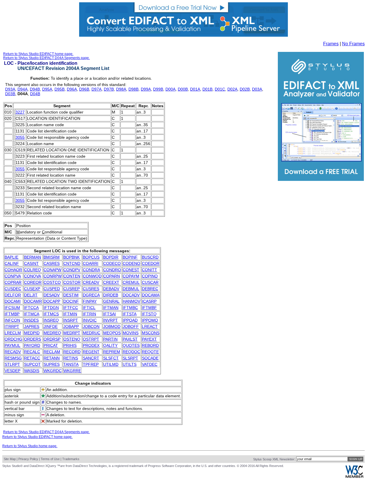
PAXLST (130, 339)
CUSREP (71, 288)
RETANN (52, 358)
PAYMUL (12, 345)
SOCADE (150, 358)
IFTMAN (110, 307)
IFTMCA (31, 314)
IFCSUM (12, 307)
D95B (59, 89)
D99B (158, 89)
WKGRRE (72, 370)
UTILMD (110, 364)
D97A (96, 89)
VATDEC (149, 364)
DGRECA (91, 295)
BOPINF (130, 257)
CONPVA (13, 276)
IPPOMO (150, 320)
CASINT (31, 263)
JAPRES (31, 326)
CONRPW (53, 276)
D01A (195, 89)
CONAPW (52, 269)
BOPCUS (91, 257)
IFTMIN (70, 314)
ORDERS (32, 339)
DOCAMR (33, 301)
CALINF (12, 263)
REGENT (91, 351)
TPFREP (91, 364)
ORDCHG (13, 339)
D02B (245, 89)
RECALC (32, 351)
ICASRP (149, 301)
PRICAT (51, 345)
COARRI (90, 263)
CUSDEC (13, 288)
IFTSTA (129, 314)
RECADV (13, 351)
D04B (35, 93)
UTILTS (129, 364)
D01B (207, 89)
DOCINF (71, 301)
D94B (35, 89)
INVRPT (110, 320)
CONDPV (71, 269)
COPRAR (13, 282)
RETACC (32, 358)
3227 (20, 112)
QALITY (110, 345)
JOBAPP (71, 326)
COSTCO (52, 282)
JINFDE (51, 326)
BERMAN (32, 257)
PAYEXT (149, 339)
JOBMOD (111, 326)
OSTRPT (91, 339)
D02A (232, 89)
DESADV (52, 295)
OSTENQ (71, 339)
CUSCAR (150, 282)
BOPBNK (71, 257)
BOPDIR (110, 257)
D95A (47, 89)
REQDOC (131, 351)
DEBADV (111, 288)
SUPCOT (32, 364)
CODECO (112, 263)
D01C (220, 89)
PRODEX (91, 345)
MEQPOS (112, 333)
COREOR (33, 282)
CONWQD (92, 276)
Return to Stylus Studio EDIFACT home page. (38, 54)
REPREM (111, 351)
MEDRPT (71, 333)
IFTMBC (130, 307)
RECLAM (52, 351)
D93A (10, 89)
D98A (121, 89)
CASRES (52, 263)
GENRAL (111, 301)
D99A (146, 89)
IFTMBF (149, 307)
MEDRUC (91, 333)
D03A (257, 89)
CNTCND (71, 263)
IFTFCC (70, 307)
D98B (133, 89)
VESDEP (12, 370)
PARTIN (110, 339)
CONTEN (71, 276)
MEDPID (32, 333)
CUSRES (91, 288)
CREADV (91, 282)
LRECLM (13, 333)
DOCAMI (13, 301)
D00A (170, 89)
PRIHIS (70, 345)
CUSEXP (32, 288)
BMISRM (52, 257)
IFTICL (89, 307)
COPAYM (131, 276)
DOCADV (131, 295)
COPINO (150, 276)
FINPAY (90, 301)
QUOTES (131, 345)
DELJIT (31, 295)
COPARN (111, 276)
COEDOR (150, 263)
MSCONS (150, 333)
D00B (183, 89)
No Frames (353, 43)
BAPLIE (11, 257)
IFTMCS (51, 314)
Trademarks (70, 459)
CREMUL (131, 282)
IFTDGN (51, 307)
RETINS (70, 358)
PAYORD (32, 345)
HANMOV (131, 301)
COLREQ (32, 269)
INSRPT (70, 320)
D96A (72, 89)
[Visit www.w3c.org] (354, 476)
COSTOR (72, 282)
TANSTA (71, 364)
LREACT (150, 326)
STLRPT (12, 364)
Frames (331, 43)
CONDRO (112, 269)
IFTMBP (12, 314)
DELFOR (13, 295)
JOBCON (91, 326)
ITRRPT (12, 326)
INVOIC (90, 320)
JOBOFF (131, 326)
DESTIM (71, 295)
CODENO (131, 263)
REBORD (150, 345)
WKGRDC (53, 370)
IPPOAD (130, 320)
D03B (10, 93)
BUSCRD (150, 257)
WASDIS (31, 370)
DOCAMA (150, 295)
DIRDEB (110, 295)
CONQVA (32, 276)
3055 (20, 137)
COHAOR (13, 269)
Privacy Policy (28, 459)
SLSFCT (111, 358)
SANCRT (91, 358)
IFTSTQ (149, 314)
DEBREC (150, 288)
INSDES (31, 320)
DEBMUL (131, 288)
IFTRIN (89, 314)
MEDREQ (52, 333)
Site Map (10, 459)
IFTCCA (31, 307)
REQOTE (150, 351)
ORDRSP (52, 339)
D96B (84, 89)
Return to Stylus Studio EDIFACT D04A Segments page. (46, 58)
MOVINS (130, 333)
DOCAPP (52, 301)
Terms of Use (50, 459)
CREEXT (111, 282)
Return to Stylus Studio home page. (29, 446)
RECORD (72, 351)
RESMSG (13, 358)
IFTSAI (109, 314)
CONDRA (91, 269)
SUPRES (52, 364)
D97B (109, 89)
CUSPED (52, 288)
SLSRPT (130, 358)
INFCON (12, 320)
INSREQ (51, 320)
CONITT (149, 269)
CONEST (131, 269)
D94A (22, 89)
